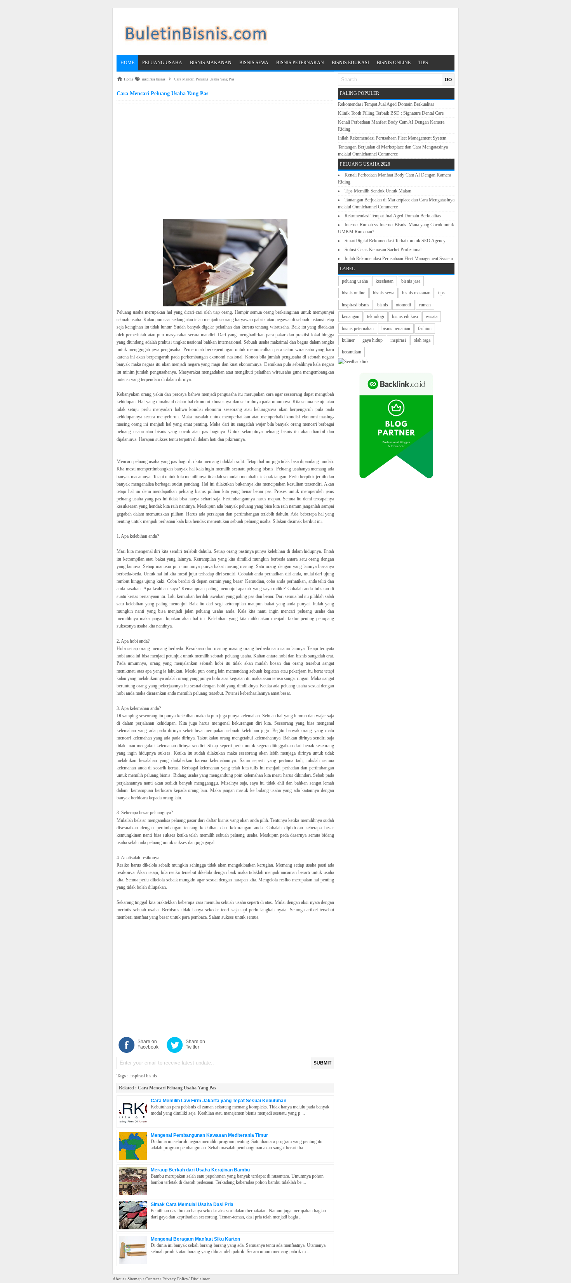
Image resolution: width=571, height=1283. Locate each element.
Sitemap (134, 1278)
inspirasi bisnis (143, 1075)
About (118, 1278)
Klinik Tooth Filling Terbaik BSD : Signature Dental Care (391, 113)
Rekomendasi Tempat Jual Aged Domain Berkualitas (386, 104)
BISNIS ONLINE (394, 62)
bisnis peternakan (358, 328)
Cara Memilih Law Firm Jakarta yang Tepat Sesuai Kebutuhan (218, 1100)
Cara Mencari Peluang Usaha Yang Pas (177, 1088)
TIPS (423, 62)
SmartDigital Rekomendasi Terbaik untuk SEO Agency (395, 240)
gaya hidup (372, 340)
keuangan (350, 316)
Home (127, 62)
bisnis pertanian (395, 328)
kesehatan (384, 281)
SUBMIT (322, 1063)
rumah (425, 305)
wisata (431, 316)
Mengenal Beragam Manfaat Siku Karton (195, 1239)
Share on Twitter (195, 1044)
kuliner (348, 340)
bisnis (382, 305)
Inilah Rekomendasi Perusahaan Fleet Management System (392, 138)
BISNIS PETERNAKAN (300, 62)
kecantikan (351, 352)
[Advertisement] (225, 159)
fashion (425, 328)
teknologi (375, 316)
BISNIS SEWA (253, 62)
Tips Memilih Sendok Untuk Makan (378, 191)
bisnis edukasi (405, 316)
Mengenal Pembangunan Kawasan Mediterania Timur (209, 1135)
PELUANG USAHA (162, 62)
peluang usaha (355, 281)
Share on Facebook (148, 1044)
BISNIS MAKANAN (211, 62)
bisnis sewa (383, 292)
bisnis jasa (410, 281)
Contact (152, 1278)
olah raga (422, 340)
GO (448, 79)
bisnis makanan (416, 292)
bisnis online (353, 292)
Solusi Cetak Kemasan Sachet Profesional (383, 249)
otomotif (403, 305)
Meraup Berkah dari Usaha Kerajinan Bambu (200, 1170)
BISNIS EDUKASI (350, 62)
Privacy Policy (175, 1278)
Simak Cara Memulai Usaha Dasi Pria (192, 1204)
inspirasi (398, 340)
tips (441, 292)
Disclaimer (200, 1278)
